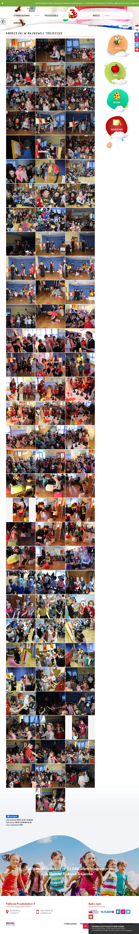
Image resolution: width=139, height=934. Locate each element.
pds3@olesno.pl (46, 913)
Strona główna (22, 15)
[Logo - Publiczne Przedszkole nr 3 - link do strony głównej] (72, 14)
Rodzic (96, 15)
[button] (2, 3)
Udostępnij (13, 816)
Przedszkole (51, 15)
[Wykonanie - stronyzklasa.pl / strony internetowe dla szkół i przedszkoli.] (10, 924)
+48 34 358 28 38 (47, 910)
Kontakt (18, 22)
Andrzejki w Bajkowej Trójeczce (34, 33)
